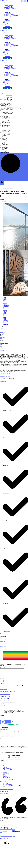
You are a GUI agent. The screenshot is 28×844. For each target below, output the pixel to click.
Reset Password (16, 831)
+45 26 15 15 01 (7, 698)
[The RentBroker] (3, 0)
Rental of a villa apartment (10, 8)
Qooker (4, 139)
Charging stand (6, 134)
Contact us (7, 26)
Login (14, 830)
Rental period (3, 94)
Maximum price (3, 104)
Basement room (6, 130)
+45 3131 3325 (7, 27)
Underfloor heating (6, 129)
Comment (2, 667)
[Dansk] (26, 1)
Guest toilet (5, 126)
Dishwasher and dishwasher (8, 136)
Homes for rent (6, 764)
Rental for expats (8, 9)
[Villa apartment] (9, 99)
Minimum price (3, 103)
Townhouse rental (9, 7)
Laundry (4, 151)
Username (2, 827)
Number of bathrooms (4, 101)
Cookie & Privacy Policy (8, 769)
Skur (3, 143)
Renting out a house (9, 5)
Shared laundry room (7, 122)
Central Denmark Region (8, 188)
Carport (4, 114)
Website (1, 683)
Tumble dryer (5, 147)
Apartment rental (8, 6)
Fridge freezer (5, 131)
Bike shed (4, 118)
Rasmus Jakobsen (5, 694)
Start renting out (7, 28)
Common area (6, 123)
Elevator (4, 121)
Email (1, 680)
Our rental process (9, 3)
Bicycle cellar (5, 116)
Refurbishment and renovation (11, 15)
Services (4, 10)
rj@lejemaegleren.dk (7, 700)
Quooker (4, 140)
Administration (8, 13)
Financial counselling (9, 14)
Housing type (3, 99)
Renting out (5, 2)
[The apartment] (9, 96)
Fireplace (4, 138)
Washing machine (6, 149)
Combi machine (6, 133)
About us (4, 22)
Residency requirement (7, 112)
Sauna (3, 142)
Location (2, 93)
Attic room (4, 135)
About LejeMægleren (7, 768)
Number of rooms (4, 100)
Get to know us (8, 24)
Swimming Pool (5, 144)
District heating (6, 125)
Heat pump (5, 148)
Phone (1, 707)
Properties (5, 17)
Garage (4, 127)
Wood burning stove (7, 113)
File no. (1, 110)
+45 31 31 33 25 (6, 696)
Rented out (7, 20)
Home (4, 187)
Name (1, 678)
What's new (7, 23)
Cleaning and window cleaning (11, 16)
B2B (4, 21)
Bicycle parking (6, 117)
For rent (6, 19)
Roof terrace (5, 145)
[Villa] (9, 98)
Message (2, 715)
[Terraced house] (9, 97)
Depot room (5, 120)
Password (2, 828)
